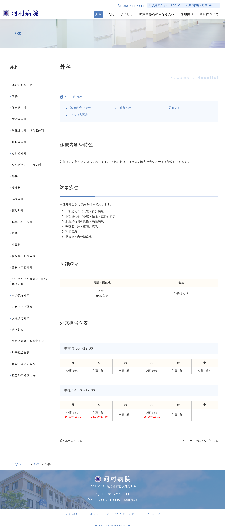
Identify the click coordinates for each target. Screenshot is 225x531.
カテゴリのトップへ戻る (202, 440)
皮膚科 (16, 187)
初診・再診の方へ (23, 363)
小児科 (16, 244)
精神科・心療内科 (23, 256)
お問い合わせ (73, 514)
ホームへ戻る (73, 440)
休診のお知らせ (22, 84)
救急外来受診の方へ (25, 375)
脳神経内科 (19, 107)
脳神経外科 (19, 153)
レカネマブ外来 (22, 306)
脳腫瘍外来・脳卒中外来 (28, 340)
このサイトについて (97, 514)
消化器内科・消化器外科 (28, 130)
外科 (15, 176)
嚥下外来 (18, 329)
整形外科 (18, 210)
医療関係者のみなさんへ (157, 14)
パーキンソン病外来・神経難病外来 (29, 281)
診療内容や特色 (80, 107)
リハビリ (126, 14)
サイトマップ (152, 514)
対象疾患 (125, 107)
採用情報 (187, 14)
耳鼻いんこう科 (22, 221)
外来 (98, 14)
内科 (15, 96)
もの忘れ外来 (21, 295)
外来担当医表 (79, 114)
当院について (209, 14)
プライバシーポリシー (127, 514)
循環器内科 (19, 119)
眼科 (15, 233)
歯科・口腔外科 (22, 267)
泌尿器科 (18, 198)
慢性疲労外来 (21, 318)
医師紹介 (174, 107)
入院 (111, 14)
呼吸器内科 (19, 141)
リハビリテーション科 (26, 164)
